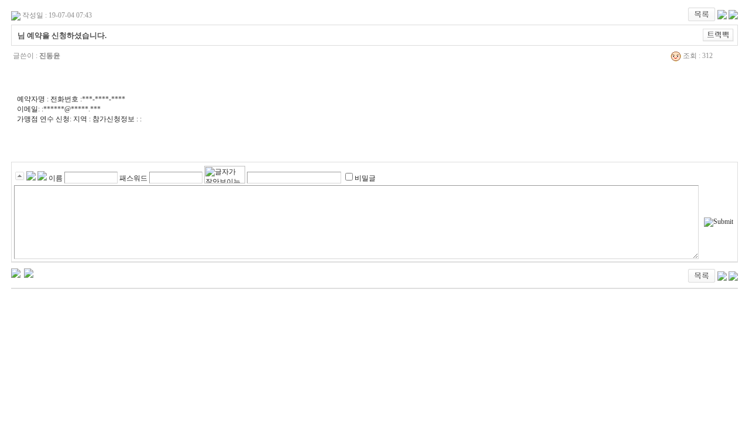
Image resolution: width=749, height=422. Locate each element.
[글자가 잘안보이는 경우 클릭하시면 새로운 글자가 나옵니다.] (224, 174)
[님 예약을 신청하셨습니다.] (15, 272)
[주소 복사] (718, 34)
